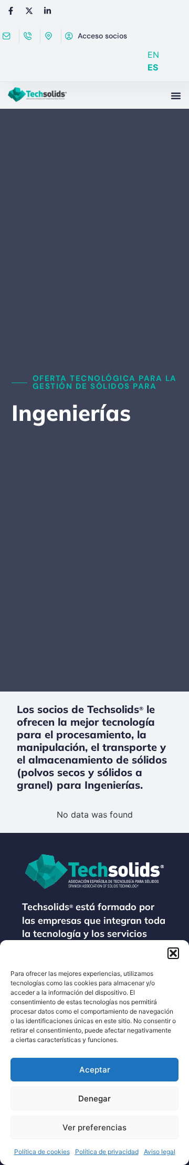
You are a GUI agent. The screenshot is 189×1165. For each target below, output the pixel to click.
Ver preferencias (94, 1127)
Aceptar (94, 1070)
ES (153, 67)
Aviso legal (159, 1152)
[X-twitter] (29, 10)
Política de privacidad (107, 1152)
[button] (173, 953)
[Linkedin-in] (47, 10)
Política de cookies (42, 1152)
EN (153, 54)
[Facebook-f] (10, 10)
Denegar (94, 1099)
